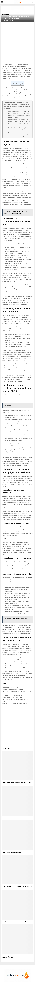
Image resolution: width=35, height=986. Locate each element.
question (21, 136)
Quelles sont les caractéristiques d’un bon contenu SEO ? (17, 692)
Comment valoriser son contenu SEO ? (12, 697)
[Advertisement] (17, 44)
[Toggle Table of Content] (21, 83)
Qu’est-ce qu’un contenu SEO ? (10, 687)
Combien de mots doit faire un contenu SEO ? (14, 703)
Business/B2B (5, 14)
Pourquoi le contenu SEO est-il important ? (13, 689)
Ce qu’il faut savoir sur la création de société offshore (15, 921)
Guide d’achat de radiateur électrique (11, 852)
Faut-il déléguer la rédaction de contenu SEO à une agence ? (15, 700)
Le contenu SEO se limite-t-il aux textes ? (13, 695)
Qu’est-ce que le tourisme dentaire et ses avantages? (15, 818)
